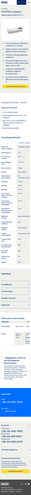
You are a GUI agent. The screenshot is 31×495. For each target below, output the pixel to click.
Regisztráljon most (15, 471)
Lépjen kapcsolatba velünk (15, 86)
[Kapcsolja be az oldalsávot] (23, 2)
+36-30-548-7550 (11, 401)
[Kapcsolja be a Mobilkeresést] (19, 2)
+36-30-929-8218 (11, 441)
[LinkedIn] (26, 484)
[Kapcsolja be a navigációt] (28, 2)
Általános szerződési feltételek (8, 489)
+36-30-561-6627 (11, 436)
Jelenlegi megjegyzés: (9, 450)
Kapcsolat (5, 425)
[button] (21, 484)
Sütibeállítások (4, 491)
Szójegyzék (11, 491)
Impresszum (18, 491)
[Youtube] (28, 484)
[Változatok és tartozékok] (15, 322)
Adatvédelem (19, 489)
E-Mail (11, 379)
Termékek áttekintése (10, 102)
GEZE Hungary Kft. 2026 (6, 487)
